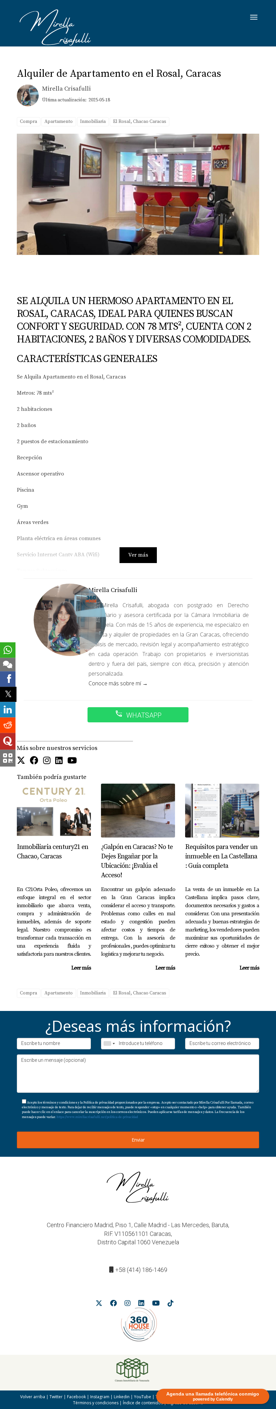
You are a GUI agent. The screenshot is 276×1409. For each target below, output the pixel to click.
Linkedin (122, 1397)
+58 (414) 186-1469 (141, 1269)
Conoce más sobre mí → (118, 683)
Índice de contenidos (143, 1403)
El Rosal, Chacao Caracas (139, 122)
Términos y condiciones (95, 1403)
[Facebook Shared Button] (7, 679)
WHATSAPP (138, 714)
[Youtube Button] (72, 761)
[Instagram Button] (46, 761)
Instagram (99, 1397)
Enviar (138, 1140)
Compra (28, 122)
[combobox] (109, 1043)
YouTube (142, 1397)
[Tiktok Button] (171, 1304)
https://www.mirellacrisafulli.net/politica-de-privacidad (97, 1117)
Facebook (76, 1397)
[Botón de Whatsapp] (7, 650)
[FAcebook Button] (34, 761)
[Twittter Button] (21, 761)
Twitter (56, 1397)
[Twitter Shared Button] (8, 694)
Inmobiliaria (93, 122)
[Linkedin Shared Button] (7, 710)
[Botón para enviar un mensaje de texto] (7, 664)
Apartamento (58, 122)
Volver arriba (32, 1397)
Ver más (138, 555)
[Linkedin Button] (59, 761)
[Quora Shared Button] (7, 741)
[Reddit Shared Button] (7, 725)
